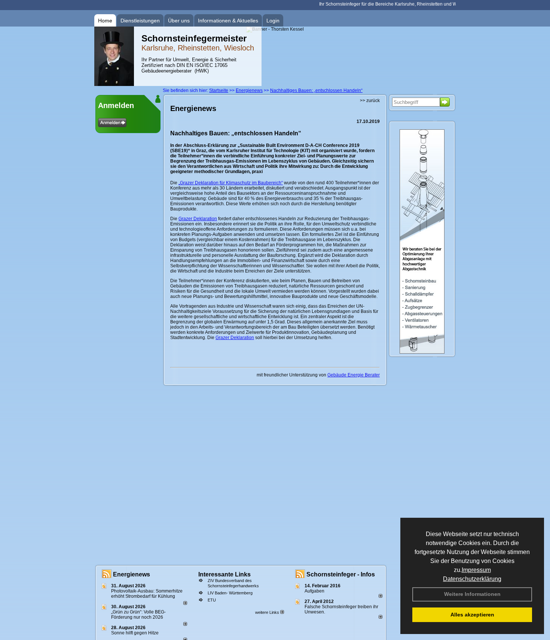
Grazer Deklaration (197, 218)
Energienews (131, 574)
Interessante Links (224, 574)
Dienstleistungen (140, 21)
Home (105, 21)
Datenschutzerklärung (472, 579)
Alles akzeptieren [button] (472, 615)
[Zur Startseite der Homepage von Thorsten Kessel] (114, 84)
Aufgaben (314, 591)
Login (272, 21)
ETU (212, 600)
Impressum (476, 570)
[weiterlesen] (185, 603)
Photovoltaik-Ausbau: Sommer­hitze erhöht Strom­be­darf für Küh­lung (147, 593)
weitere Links (267, 612)
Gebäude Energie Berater (353, 375)
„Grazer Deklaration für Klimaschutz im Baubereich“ (230, 182)
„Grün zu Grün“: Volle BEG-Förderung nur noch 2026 (138, 614)
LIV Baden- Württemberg (230, 593)
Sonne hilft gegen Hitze (135, 633)
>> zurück (370, 100)
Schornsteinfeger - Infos (340, 574)
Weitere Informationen (472, 594)
